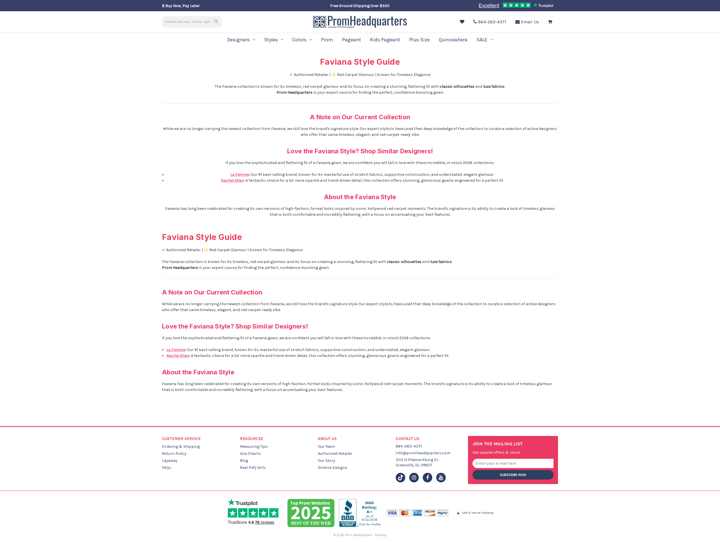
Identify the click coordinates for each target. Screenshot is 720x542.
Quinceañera (453, 40)
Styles (271, 40)
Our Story (326, 460)
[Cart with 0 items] (551, 22)
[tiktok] (400, 477)
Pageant (351, 40)
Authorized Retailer (335, 453)
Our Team (326, 446)
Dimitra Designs (332, 467)
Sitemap (381, 535)
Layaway (169, 460)
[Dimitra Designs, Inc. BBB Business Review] (360, 513)
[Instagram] (414, 477)
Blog (244, 460)
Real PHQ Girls (253, 467)
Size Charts (250, 453)
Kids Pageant (385, 40)
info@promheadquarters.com (423, 453)
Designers (238, 40)
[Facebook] (427, 477)
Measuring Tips (254, 446)
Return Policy (174, 453)
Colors (299, 40)
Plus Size (419, 40)
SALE (481, 40)
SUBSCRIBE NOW (513, 475)
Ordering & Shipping (181, 446)
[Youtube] (441, 477)
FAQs (166, 467)
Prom (327, 40)
